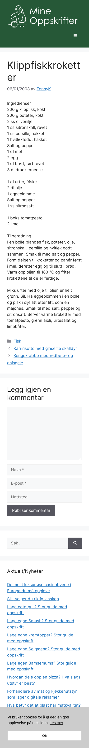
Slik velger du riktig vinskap (33, 598)
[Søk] (75, 543)
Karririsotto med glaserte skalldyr (45, 348)
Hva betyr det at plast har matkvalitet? (44, 705)
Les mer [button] (56, 723)
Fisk (17, 341)
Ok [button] (44, 736)
